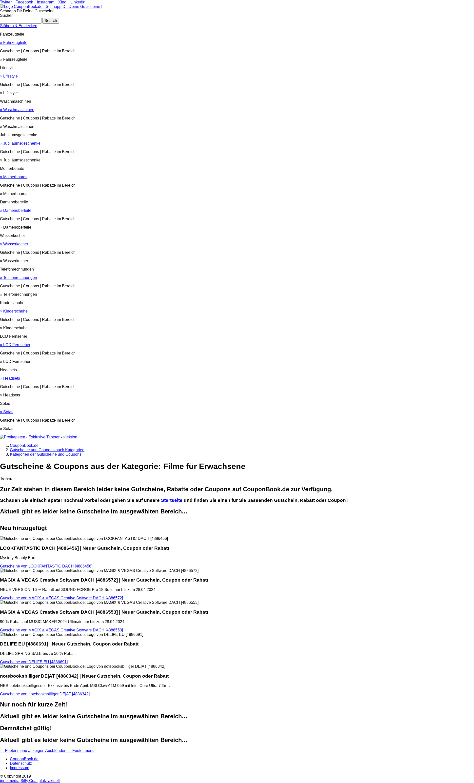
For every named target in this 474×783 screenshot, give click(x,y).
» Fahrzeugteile (13, 42)
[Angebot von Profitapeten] (38, 437)
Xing (62, 2)
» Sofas (6, 412)
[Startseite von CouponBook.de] (51, 6)
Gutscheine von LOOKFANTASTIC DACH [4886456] (46, 566)
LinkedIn (77, 2)
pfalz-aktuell (49, 781)
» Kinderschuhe (14, 311)
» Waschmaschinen (17, 110)
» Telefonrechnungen (18, 277)
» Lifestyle (9, 76)
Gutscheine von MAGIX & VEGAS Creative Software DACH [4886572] (61, 598)
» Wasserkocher (14, 244)
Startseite (171, 500)
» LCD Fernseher (15, 345)
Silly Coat (29, 781)
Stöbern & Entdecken (18, 26)
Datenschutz (21, 763)
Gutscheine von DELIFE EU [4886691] (34, 662)
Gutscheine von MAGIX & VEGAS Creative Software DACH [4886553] (61, 630)
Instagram (45, 2)
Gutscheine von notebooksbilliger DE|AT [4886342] (45, 694)
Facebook (24, 2)
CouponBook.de (24, 759)
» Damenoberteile (15, 210)
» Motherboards (13, 177)
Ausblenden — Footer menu (70, 750)
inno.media (10, 781)
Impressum (19, 768)
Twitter (6, 2)
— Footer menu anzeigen (22, 750)
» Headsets (10, 378)
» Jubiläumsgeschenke (20, 143)
